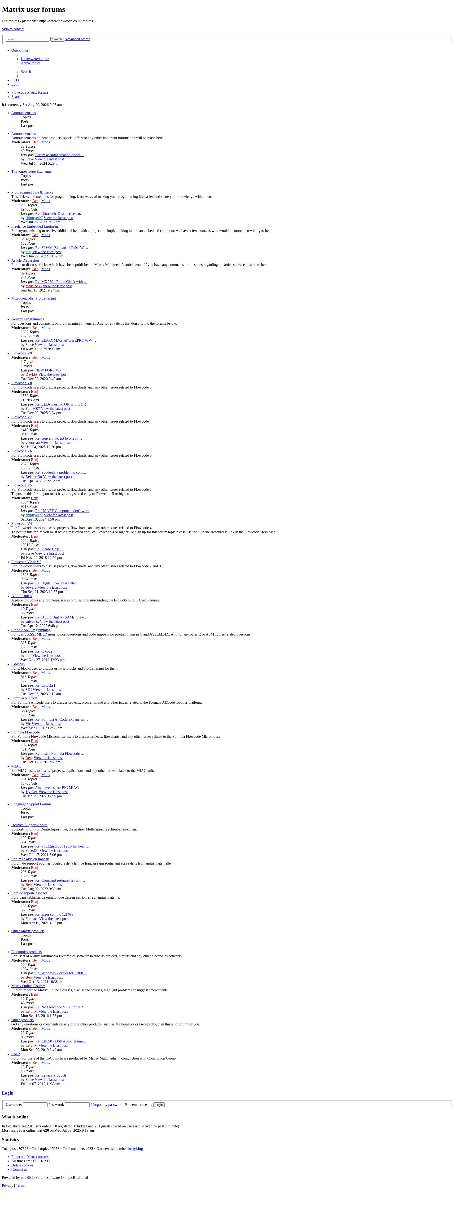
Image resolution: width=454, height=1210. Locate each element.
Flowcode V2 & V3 (26, 562)
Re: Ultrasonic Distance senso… (59, 214)
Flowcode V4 (21, 523)
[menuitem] (35, 59)
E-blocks (18, 664)
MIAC (16, 766)
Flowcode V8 (21, 383)
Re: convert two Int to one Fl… (58, 438)
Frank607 (33, 408)
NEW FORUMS (48, 370)
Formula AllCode (24, 698)
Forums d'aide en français (30, 859)
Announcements (23, 113)
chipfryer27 (34, 218)
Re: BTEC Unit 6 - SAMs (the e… (61, 617)
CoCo (15, 1054)
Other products (22, 1020)
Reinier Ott (34, 477)
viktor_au (33, 443)
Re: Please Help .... (49, 549)
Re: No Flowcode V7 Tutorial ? (59, 1007)
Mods (45, 142)
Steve (30, 159)
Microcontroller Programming (33, 298)
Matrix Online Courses (28, 986)
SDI (29, 690)
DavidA (31, 374)
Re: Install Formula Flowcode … (59, 753)
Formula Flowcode (25, 732)
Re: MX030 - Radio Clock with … (61, 282)
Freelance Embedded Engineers (35, 226)
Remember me (136, 1105)
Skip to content (13, 29)
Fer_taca (32, 919)
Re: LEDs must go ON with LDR (60, 404)
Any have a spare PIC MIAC (57, 788)
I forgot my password (106, 1105)
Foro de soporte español (29, 893)
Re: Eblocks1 (45, 685)
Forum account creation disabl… (59, 155)
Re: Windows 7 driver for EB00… (61, 973)
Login (7, 1093)
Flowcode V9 (21, 353)
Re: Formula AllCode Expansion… (61, 719)
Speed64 (32, 850)
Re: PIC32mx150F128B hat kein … (62, 846)
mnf (28, 252)
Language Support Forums (31, 804)
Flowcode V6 (21, 451)
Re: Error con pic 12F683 (54, 914)
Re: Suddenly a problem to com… (60, 472)
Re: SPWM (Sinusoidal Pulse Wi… (61, 248)
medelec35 (34, 286)
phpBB (26, 1177)
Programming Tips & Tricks (32, 192)
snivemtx (32, 621)
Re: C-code (43, 651)
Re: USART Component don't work (62, 511)
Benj (35, 142)
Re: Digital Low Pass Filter (55, 583)
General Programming (27, 319)
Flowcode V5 (21, 485)
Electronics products (26, 952)
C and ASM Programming (31, 630)
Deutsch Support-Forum (29, 825)
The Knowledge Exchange (31, 171)
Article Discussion (25, 260)
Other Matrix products (27, 931)
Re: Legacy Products (50, 1075)
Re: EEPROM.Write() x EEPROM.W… (65, 340)
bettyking (135, 1149)
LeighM (32, 1011)
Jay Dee (32, 792)
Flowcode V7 (21, 417)
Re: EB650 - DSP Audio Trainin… (61, 1041)
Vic (28, 724)
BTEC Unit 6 (21, 596)
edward (31, 587)
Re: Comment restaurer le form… (60, 880)
